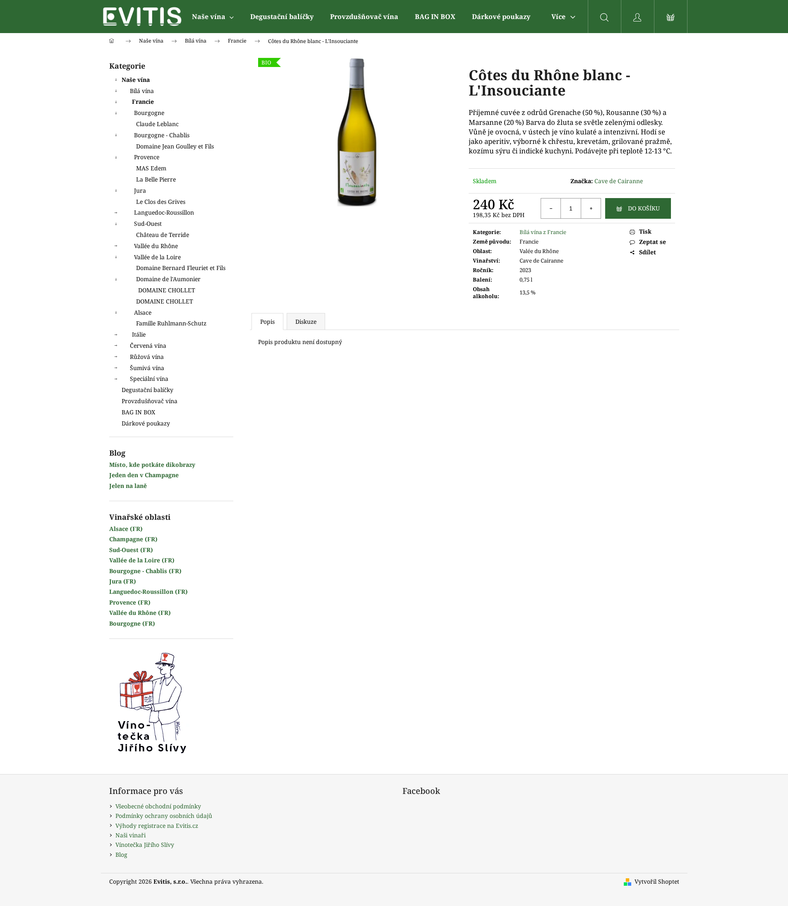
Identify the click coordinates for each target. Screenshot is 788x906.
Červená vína (148, 345)
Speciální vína (149, 378)
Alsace (142, 312)
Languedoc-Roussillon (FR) (148, 591)
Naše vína (136, 80)
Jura (140, 190)
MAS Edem (151, 168)
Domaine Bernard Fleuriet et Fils (180, 268)
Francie (143, 101)
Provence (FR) (130, 602)
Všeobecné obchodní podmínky (158, 806)
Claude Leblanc (157, 124)
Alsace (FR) (126, 529)
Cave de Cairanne (618, 181)
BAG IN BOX (138, 412)
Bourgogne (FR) (132, 623)
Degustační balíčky (147, 390)
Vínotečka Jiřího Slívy (144, 845)
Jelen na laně (128, 486)
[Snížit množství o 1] (551, 208)
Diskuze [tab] (305, 321)
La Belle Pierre (156, 179)
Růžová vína (147, 357)
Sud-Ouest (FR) (131, 550)
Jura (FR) (122, 581)
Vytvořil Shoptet (657, 881)
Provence (146, 157)
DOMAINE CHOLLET (166, 290)
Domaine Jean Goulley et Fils (175, 146)
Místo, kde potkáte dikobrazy (152, 464)
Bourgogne (149, 113)
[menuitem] (213, 16)
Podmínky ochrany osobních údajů (163, 816)
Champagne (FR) (133, 539)
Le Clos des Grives (160, 202)
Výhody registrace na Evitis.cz (156, 826)
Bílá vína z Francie (543, 232)
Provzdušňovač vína (149, 401)
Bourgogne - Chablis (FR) (145, 571)
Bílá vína (142, 91)
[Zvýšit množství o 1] (591, 208)
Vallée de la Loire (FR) (142, 560)
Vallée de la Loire (157, 257)
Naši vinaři (130, 835)
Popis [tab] (267, 321)
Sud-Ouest (148, 223)
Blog (121, 854)
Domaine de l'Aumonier (168, 279)
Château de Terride (162, 235)
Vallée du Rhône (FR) (140, 613)
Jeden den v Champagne (144, 475)
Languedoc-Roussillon (164, 212)
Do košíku (644, 208)
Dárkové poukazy (146, 423)
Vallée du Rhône (156, 246)
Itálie (139, 334)
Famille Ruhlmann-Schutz (171, 323)
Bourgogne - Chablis (161, 135)
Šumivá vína (147, 368)
